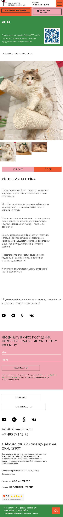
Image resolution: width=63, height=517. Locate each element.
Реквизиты (21, 397)
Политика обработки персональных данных (20, 470)
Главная (7, 53)
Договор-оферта (8, 474)
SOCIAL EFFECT (21, 481)
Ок (56, 511)
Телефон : (40, 4)
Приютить (20, 53)
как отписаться (24, 407)
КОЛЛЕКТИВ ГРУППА (21, 487)
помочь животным (16, 10)
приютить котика (45, 11)
